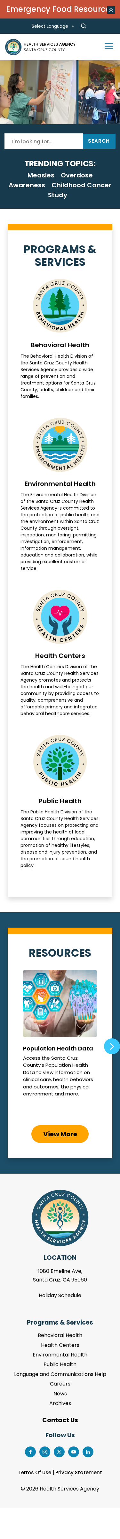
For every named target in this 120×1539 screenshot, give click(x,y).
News (60, 1393)
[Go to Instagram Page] (44, 1451)
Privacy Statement (78, 1472)
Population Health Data (60, 1043)
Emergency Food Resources (60, 9)
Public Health (60, 802)
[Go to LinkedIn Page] (88, 1451)
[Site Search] (83, 26)
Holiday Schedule (60, 1295)
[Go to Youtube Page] (73, 1451)
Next (112, 1046)
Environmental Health (60, 495)
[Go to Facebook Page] (30, 1451)
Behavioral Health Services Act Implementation (60, 92)
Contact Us (60, 1420)
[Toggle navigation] (106, 47)
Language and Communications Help (60, 1374)
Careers (60, 1383)
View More (60, 1134)
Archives (60, 1403)
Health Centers (60, 653)
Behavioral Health (60, 339)
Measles (41, 175)
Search (99, 141)
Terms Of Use (34, 1472)
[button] (111, 10)
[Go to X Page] (59, 1451)
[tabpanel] (60, 92)
